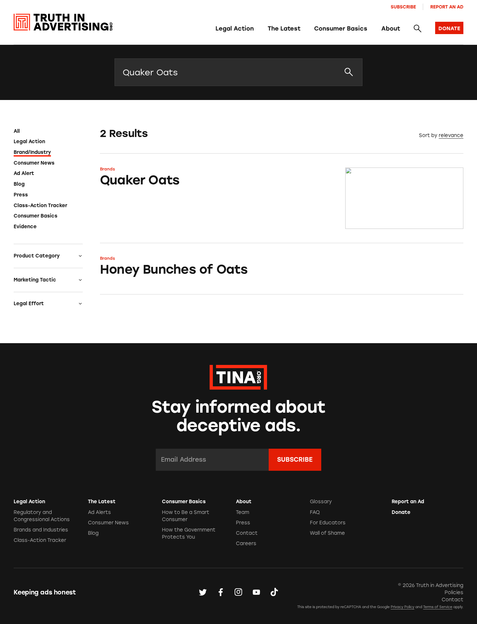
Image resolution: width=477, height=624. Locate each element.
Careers (246, 543)
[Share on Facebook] (220, 592)
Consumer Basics (340, 28)
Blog (19, 184)
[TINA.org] (238, 376)
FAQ (315, 512)
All (17, 131)
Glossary (321, 502)
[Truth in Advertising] (63, 22)
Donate (401, 512)
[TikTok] (274, 592)
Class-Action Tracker (40, 205)
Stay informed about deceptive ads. (239, 416)
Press (21, 195)
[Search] (417, 29)
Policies (454, 592)
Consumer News (34, 163)
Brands (107, 169)
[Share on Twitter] (202, 592)
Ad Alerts (99, 512)
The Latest (284, 28)
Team (242, 512)
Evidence (25, 227)
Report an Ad (446, 6)
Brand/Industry (32, 152)
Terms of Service (437, 607)
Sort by (428, 135)
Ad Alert (24, 173)
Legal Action (234, 28)
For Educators (328, 523)
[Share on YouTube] (256, 592)
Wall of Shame (327, 533)
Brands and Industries (41, 530)
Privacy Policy (402, 607)
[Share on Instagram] (238, 592)
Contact (247, 533)
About (390, 28)
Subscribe (403, 6)
